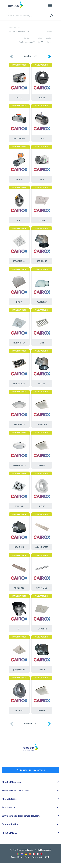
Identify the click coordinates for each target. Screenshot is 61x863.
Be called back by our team (32, 769)
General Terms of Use (20, 857)
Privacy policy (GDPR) (41, 857)
